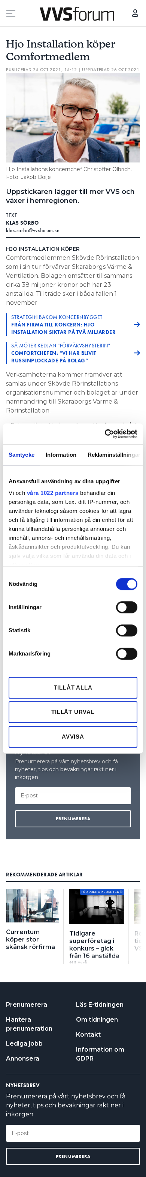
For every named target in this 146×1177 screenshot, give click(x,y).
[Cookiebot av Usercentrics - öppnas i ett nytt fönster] (105, 434)
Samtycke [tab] (21, 454)
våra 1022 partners (53, 493)
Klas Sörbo (22, 222)
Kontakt (88, 1034)
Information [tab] (61, 454)
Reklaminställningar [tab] (114, 454)
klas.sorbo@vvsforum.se (33, 230)
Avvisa (73, 736)
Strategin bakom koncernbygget (63, 324)
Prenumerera (26, 1004)
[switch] (126, 607)
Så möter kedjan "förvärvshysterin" (60, 353)
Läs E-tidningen (100, 1004)
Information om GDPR (100, 1054)
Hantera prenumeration (29, 1024)
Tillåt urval (73, 712)
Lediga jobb (24, 1043)
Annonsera (22, 1058)
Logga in (135, 13)
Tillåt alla (73, 687)
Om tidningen (97, 1019)
